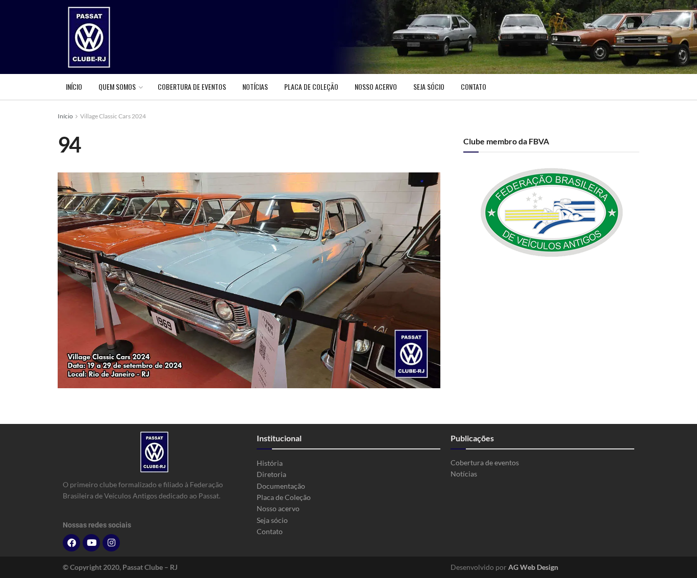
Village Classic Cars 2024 (113, 116)
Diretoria (271, 474)
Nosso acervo (376, 86)
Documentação (281, 486)
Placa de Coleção (311, 86)
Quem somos (117, 86)
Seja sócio (428, 86)
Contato (473, 86)
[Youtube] (91, 542)
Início (74, 86)
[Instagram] (111, 542)
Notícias (255, 86)
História (270, 463)
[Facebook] (71, 542)
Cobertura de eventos (192, 86)
